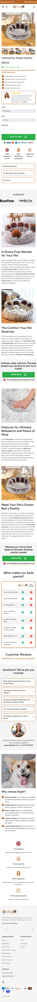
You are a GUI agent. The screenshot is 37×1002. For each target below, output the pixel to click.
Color (4, 107)
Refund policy (6, 963)
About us (4, 940)
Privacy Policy (6, 947)
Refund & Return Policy (9, 950)
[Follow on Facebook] (3, 982)
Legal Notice (5, 943)
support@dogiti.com (8, 976)
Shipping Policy (6, 953)
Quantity (5, 125)
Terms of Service (7, 956)
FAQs (22, 940)
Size (3, 116)
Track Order (23, 943)
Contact (22, 947)
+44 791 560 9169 (7, 973)
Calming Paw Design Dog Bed (17, 58)
